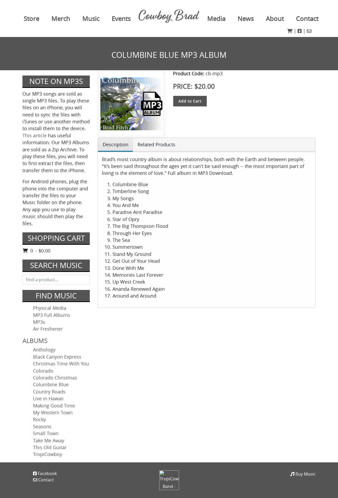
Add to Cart (190, 101)
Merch (60, 18)
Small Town (46, 433)
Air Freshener (48, 329)
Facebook (47, 473)
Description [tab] (115, 145)
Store (31, 18)
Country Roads (49, 392)
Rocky (39, 419)
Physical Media (49, 308)
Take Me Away (48, 441)
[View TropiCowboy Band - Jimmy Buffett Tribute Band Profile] (169, 480)
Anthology (44, 350)
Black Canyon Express (57, 357)
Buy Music (305, 474)
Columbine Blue (51, 385)
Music (91, 18)
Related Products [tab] (156, 145)
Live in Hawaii (48, 399)
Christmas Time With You (61, 364)
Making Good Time (54, 406)
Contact (307, 18)
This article (34, 136)
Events (121, 18)
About (275, 18)
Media (216, 18)
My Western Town (53, 413)
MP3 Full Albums (51, 315)
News (246, 18)
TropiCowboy (47, 454)
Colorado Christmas (55, 378)
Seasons (42, 427)
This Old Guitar (50, 447)
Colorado (43, 371)
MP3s (39, 322)
